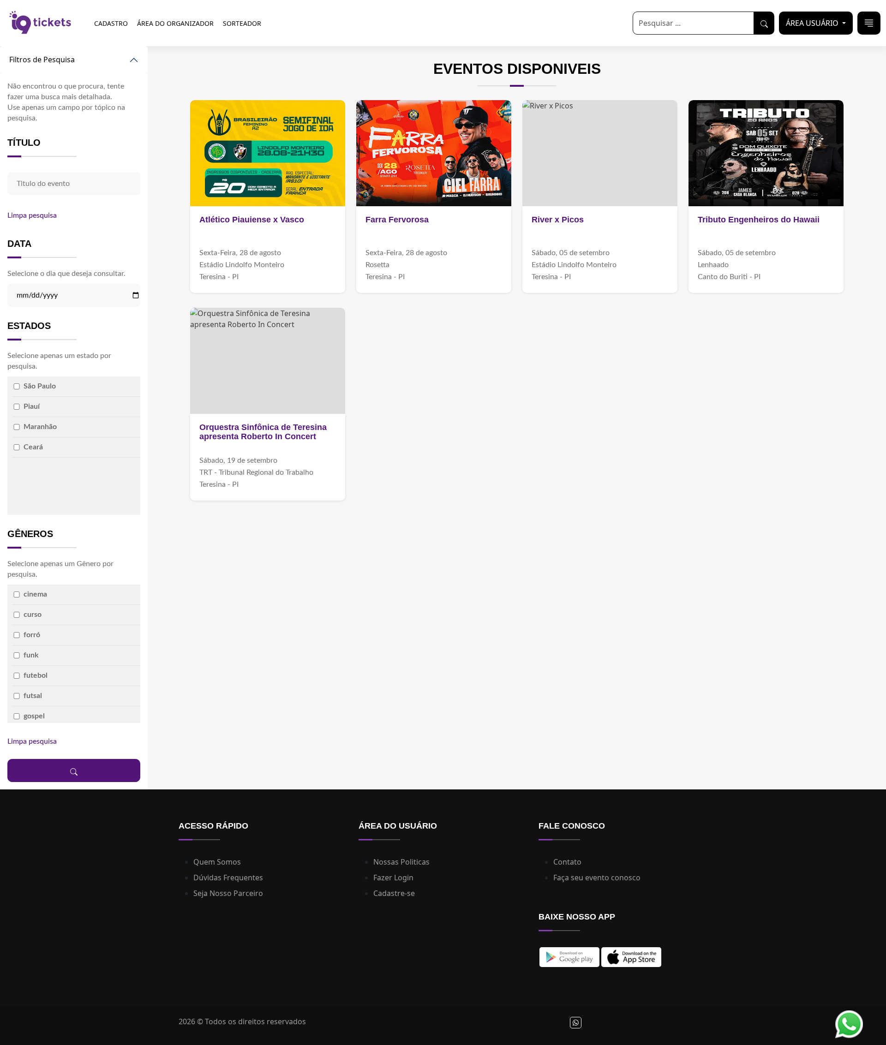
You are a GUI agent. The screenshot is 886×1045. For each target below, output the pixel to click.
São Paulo (40, 386)
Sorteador (242, 23)
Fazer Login (393, 877)
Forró (32, 635)
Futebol (36, 675)
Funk (31, 655)
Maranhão (40, 426)
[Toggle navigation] (868, 23)
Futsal (33, 695)
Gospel (34, 716)
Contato (567, 862)
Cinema (35, 594)
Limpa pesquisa (32, 215)
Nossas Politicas (401, 862)
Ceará (33, 447)
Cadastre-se (394, 893)
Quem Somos (217, 862)
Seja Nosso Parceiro (228, 893)
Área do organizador (175, 23)
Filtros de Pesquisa (42, 59)
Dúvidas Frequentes (228, 877)
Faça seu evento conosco (597, 877)
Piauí (32, 406)
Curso (33, 614)
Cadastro (111, 23)
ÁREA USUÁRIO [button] (813, 23)
